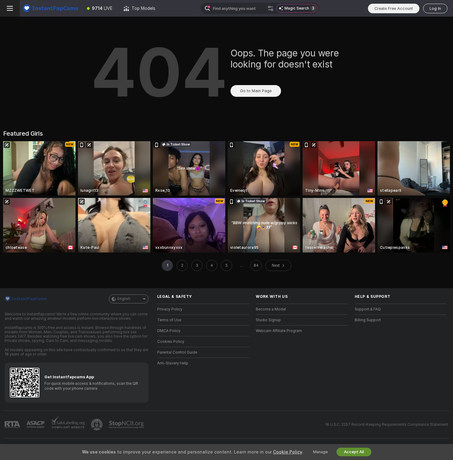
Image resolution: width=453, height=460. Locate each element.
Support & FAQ (368, 309)
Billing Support (368, 320)
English (123, 299)
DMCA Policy (169, 331)
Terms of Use (169, 320)
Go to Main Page (255, 90)
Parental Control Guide (177, 352)
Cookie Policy (287, 452)
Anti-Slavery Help (172, 363)
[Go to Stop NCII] (127, 424)
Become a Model (271, 309)
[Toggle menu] (10, 8)
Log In (435, 8)
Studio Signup (268, 320)
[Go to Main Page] (50, 8)
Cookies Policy (170, 341)
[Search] (270, 8)
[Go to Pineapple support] (97, 424)
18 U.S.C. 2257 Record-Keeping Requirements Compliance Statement (386, 424)
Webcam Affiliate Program (279, 331)
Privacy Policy (169, 309)
